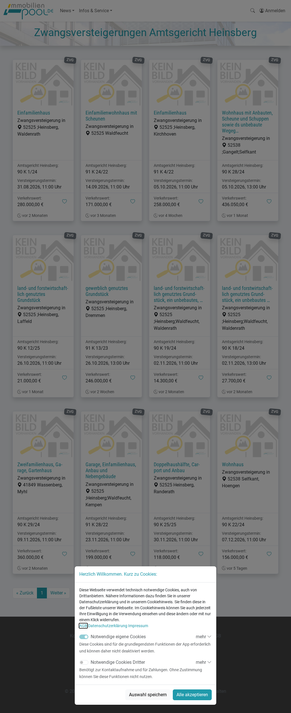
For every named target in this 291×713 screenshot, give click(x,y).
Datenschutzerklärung (107, 625)
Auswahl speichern (148, 694)
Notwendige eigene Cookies (118, 636)
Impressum (138, 625)
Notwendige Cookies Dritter (118, 662)
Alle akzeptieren (192, 694)
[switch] (83, 662)
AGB (83, 625)
